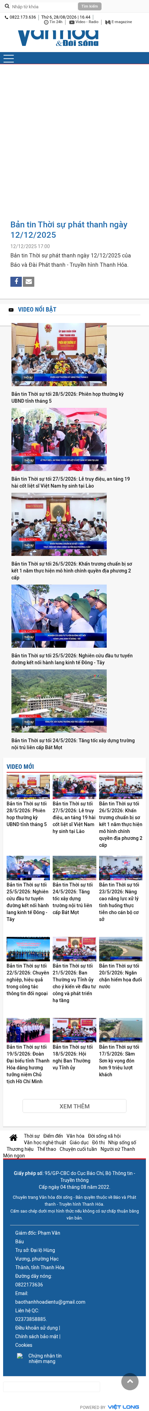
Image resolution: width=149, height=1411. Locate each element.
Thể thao (46, 1149)
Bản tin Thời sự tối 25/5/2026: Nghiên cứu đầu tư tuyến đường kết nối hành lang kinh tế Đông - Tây (72, 659)
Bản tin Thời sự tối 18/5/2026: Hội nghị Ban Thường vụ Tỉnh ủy (73, 1057)
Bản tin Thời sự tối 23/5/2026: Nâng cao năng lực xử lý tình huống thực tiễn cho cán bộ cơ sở (119, 902)
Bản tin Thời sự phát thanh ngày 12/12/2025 (69, 229)
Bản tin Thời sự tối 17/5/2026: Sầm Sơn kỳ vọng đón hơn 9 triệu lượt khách (119, 1060)
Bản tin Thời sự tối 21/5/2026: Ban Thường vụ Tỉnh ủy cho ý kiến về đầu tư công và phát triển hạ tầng (74, 983)
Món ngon (14, 1155)
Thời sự (32, 1136)
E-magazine (121, 22)
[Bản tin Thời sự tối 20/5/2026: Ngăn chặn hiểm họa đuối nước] (121, 949)
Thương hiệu (20, 1149)
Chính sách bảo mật (36, 1336)
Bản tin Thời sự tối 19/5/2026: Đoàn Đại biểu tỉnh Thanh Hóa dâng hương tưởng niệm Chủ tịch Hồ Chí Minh (28, 1064)
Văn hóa (76, 1136)
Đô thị (98, 1142)
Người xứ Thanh (117, 1149)
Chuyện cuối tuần (78, 1149)
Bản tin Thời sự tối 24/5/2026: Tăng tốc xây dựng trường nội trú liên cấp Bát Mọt (73, 744)
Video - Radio (86, 22)
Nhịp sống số (122, 1142)
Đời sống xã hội (104, 1136)
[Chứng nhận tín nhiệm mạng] (42, 1358)
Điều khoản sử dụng (36, 1328)
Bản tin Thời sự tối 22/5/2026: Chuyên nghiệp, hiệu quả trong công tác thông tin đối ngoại (28, 979)
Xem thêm (75, 1106)
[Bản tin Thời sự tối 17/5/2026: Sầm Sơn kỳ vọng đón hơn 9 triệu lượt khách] (121, 1030)
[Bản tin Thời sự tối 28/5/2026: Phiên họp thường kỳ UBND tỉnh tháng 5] (74, 355)
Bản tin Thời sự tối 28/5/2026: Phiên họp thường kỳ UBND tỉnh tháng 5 (67, 397)
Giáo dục (79, 1142)
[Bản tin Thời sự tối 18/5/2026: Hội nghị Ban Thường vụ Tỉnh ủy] (74, 1030)
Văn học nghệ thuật (45, 1142)
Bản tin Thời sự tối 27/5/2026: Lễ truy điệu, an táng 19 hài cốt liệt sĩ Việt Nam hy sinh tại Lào (70, 482)
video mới (20, 766)
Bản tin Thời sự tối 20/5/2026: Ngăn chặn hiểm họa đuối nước (120, 976)
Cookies (23, 1345)
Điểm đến (53, 1136)
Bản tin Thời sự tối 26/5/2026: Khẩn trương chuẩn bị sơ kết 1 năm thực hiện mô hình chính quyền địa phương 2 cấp (71, 570)
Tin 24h (55, 22)
